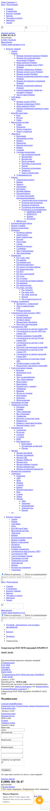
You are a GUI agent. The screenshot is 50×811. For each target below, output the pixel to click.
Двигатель (15, 134)
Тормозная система (19, 405)
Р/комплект (16, 255)
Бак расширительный (31, 154)
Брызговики (21, 384)
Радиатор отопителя (30, 205)
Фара (18, 480)
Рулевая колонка (23, 310)
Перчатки (20, 398)
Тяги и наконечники (25, 306)
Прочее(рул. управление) (27, 304)
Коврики (20, 391)
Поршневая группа (24, 138)
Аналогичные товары (26, 706)
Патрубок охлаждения (31, 164)
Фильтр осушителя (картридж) (29, 469)
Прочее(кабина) (23, 193)
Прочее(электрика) (24, 490)
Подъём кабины (23, 191)
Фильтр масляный (24, 453)
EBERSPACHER (34, 212)
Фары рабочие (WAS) (25, 106)
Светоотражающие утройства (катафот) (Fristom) (29, 91)
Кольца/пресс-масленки (26, 322)
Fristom (14, 53)
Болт (18, 115)
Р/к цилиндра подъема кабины (29, 281)
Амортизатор (22, 235)
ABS (24, 501)
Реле (18, 492)
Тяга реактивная (23, 253)
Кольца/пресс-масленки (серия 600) (31, 366)
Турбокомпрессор (24, 175)
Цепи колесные (23, 400)
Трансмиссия (17, 428)
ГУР (18, 308)
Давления (26, 503)
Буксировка (21, 395)
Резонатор (20, 127)
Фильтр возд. (22, 462)
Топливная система (19, 402)
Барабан (19, 409)
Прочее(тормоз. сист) (25, 425)
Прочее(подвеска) (24, 246)
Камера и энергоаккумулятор (29, 423)
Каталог (9, 632)
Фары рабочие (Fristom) (26, 62)
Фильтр (14, 451)
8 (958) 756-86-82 (8, 40)
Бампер (19, 182)
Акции (9, 23)
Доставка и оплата (14, 18)
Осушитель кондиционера (33, 207)
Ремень (19, 147)
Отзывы (4, 720)
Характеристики (8, 706)
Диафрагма (21, 416)
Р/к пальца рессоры (24, 269)
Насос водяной (28, 161)
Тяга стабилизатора (24, 251)
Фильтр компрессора (25, 467)
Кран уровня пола (24, 237)
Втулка (19, 118)
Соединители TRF (19, 327)
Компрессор (21, 421)
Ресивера (20, 407)
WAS (13, 99)
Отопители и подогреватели (34, 209)
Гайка (19, 120)
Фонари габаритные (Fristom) (29, 69)
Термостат (26, 170)
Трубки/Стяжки (23, 320)
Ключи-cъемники (24, 317)
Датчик (19, 499)
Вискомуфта (27, 157)
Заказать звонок (8, 33)
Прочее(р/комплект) (25, 265)
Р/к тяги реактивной (25, 274)
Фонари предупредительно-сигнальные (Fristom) (28, 59)
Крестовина (27, 444)
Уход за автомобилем (25, 377)
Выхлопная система (20, 122)
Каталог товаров (13, 13)
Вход (3, 4)
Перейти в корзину (18, 689)
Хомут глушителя (24, 131)
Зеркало (19, 184)
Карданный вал (23, 441)
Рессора (19, 239)
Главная (9, 9)
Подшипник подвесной (32, 446)
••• (12, 512)
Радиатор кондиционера (32, 203)
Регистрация (12, 4)
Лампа (19, 496)
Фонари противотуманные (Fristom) (32, 56)
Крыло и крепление (20, 228)
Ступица (20, 437)
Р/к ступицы (21, 278)
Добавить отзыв (8, 723)
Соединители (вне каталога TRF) (25, 313)
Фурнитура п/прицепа (21, 471)
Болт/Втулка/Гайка (19, 113)
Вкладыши (21, 136)
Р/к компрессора (23, 262)
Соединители (22, 315)
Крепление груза (23, 372)
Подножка (21, 189)
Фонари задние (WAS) (26, 102)
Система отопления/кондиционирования (25, 197)
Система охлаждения (25, 152)
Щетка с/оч (21, 221)
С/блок (19, 244)
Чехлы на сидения (24, 393)
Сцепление (21, 430)
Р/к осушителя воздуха (31, 299)
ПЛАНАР (31, 219)
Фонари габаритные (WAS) (28, 104)
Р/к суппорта (27, 290)
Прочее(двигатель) (24, 145)
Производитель (42, 706)
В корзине (5, 689)
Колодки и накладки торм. (28, 418)
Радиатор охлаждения (31, 168)
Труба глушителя (23, 129)
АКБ (18, 478)
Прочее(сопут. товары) (26, 386)
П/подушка (21, 242)
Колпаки (20, 370)
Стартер (19, 485)
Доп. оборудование (24, 379)
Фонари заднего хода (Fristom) (29, 72)
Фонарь (19, 483)
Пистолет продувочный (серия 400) (32, 347)
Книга (19, 375)
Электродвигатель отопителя (34, 200)
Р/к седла (20, 276)
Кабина (14, 177)
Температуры (27, 508)
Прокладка (21, 143)
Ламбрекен (21, 389)
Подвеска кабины (24, 232)
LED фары (16, 97)
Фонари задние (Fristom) (27, 74)
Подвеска (15, 230)
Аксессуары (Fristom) (25, 95)
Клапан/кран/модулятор (21, 223)
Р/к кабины (21, 260)
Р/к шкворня (21, 283)
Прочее (25, 166)
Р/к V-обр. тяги (23, 258)
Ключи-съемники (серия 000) (29, 336)
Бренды (9, 16)
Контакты (10, 20)
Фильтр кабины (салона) (27, 464)
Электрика (16, 473)
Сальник (20, 150)
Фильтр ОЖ (21, 457)
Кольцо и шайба (18, 225)
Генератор (20, 476)
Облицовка (21, 186)
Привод (19, 141)
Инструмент (21, 382)
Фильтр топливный (24, 455)
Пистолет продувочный (26, 324)
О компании (11, 11)
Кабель (19, 487)
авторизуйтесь (42, 686)
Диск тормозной (23, 411)
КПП (18, 439)
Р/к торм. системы (24, 287)
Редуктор (20, 432)
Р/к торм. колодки (29, 294)
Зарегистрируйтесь (23, 686)
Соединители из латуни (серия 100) (32, 329)
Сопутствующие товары (21, 368)
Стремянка (21, 248)
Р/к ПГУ (20, 271)
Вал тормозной (23, 414)
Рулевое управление (20, 301)
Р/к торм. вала (28, 292)
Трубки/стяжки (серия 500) (28, 363)
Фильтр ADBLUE (24, 460)
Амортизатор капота (25, 180)
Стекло (19, 494)
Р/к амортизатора (23, 285)
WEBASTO (32, 214)
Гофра (19, 124)
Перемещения (28, 506)
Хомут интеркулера (30, 173)
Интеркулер (27, 159)
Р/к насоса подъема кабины (28, 267)
